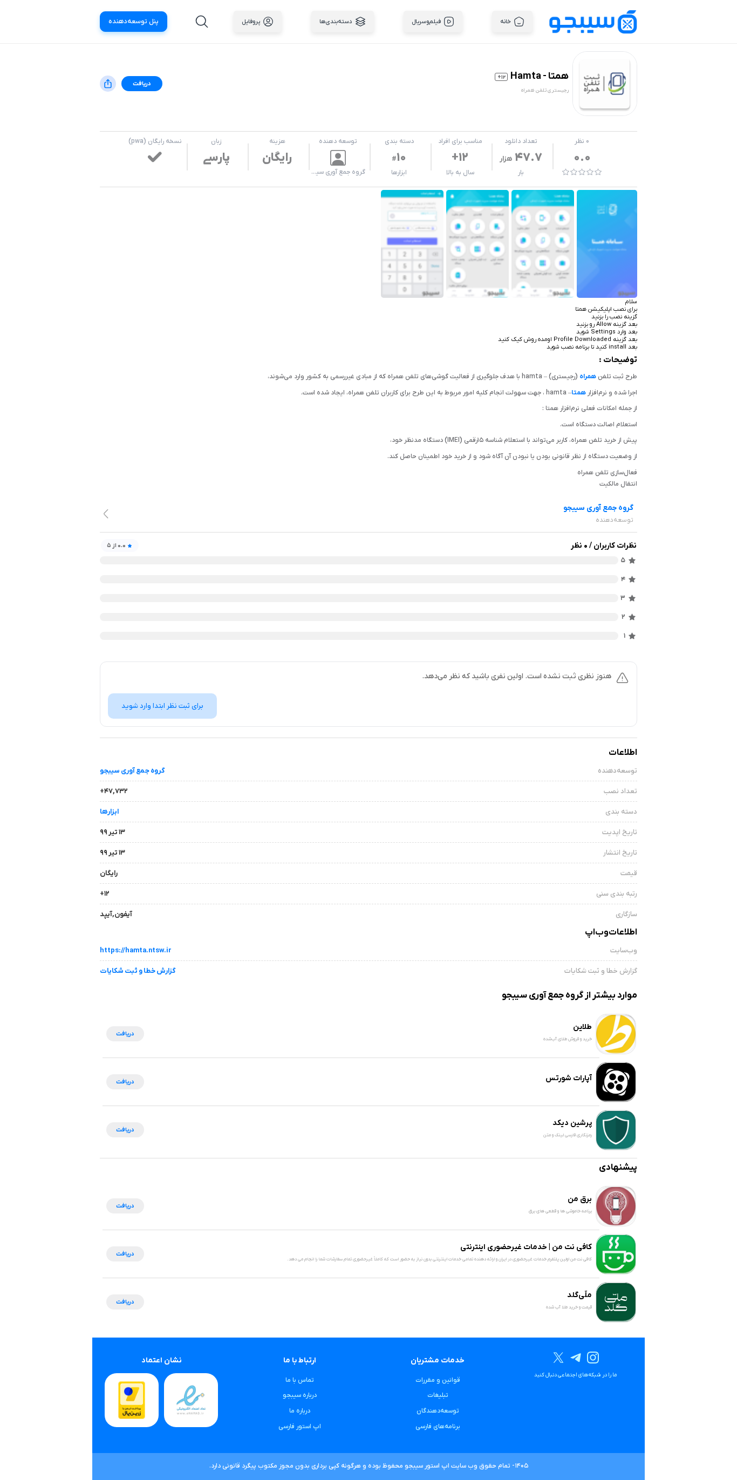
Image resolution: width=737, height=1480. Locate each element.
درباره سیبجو (300, 1395)
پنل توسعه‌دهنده (133, 21)
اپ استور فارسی (299, 1426)
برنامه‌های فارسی (437, 1426)
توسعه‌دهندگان (438, 1411)
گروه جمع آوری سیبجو (132, 770)
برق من (580, 1199)
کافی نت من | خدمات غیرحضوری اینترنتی (526, 1247)
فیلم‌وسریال (426, 21)
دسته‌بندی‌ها (335, 21)
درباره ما (299, 1411)
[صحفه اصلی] (593, 21)
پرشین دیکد (572, 1123)
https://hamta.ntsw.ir (136, 950)
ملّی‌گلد (579, 1295)
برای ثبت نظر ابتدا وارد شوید (162, 706)
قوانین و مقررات (437, 1380)
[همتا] (607, 244)
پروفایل (251, 21)
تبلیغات (437, 1395)
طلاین (582, 1027)
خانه (505, 21)
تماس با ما (299, 1380)
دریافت (142, 83)
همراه (587, 376)
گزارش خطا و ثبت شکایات (137, 971)
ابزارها (399, 172)
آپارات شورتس (568, 1078)
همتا (578, 392)
